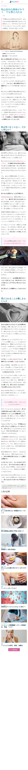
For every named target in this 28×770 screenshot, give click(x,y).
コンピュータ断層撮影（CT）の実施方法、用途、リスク (13, 626)
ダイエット (3, 529)
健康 (2, 586)
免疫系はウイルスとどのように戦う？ (13, 607)
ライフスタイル (4, 5)
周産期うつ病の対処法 (8, 549)
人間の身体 (3, 509)
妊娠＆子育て (3, 547)
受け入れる (9, 439)
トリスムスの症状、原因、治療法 (12, 645)
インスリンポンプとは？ (9, 588)
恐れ (23, 467)
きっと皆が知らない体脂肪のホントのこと (13, 511)
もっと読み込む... (14, 649)
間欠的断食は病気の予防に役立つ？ (12, 531)
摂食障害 (3, 197)
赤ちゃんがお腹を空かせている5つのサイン (13, 569)
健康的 (16, 359)
